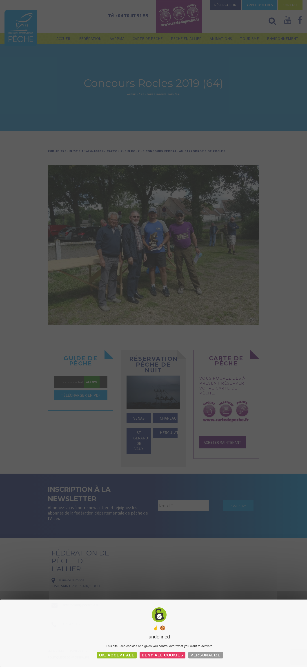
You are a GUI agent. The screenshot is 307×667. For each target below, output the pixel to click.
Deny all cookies (162, 655)
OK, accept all (116, 655)
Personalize (206, 655)
